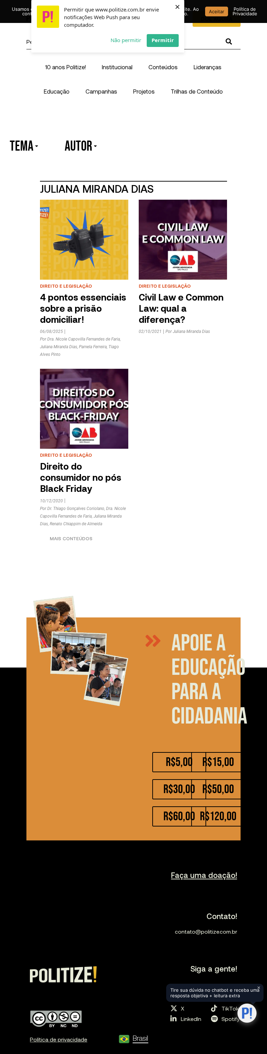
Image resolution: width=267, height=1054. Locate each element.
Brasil (140, 1037)
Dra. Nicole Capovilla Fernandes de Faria (83, 339)
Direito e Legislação (66, 286)
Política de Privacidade (245, 11)
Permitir (163, 40)
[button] (117, 66)
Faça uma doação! (204, 874)
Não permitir (126, 40)
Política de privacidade (58, 1039)
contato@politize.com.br (206, 931)
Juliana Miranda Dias (58, 346)
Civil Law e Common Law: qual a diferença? (181, 308)
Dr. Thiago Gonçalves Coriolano (75, 508)
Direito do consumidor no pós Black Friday (80, 477)
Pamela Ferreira (93, 346)
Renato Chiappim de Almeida (76, 523)
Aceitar (216, 11)
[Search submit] (229, 41)
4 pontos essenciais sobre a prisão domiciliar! (83, 308)
